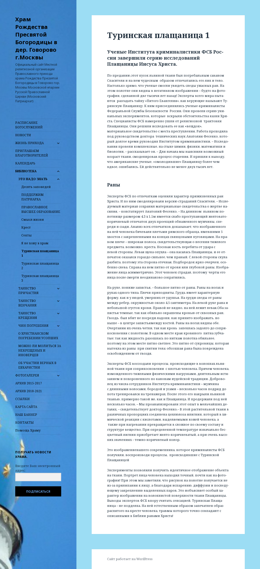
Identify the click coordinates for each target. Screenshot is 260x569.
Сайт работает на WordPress (130, 559)
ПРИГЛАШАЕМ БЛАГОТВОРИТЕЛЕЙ (31, 153)
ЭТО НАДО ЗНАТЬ (32, 179)
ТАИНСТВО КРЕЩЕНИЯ (27, 315)
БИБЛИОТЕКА (26, 171)
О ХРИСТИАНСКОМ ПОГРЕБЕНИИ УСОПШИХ (38, 335)
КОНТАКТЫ (24, 422)
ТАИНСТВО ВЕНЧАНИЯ (27, 303)
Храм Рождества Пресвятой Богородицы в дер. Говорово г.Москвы (36, 38)
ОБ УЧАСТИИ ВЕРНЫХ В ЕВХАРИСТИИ (37, 365)
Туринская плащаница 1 (40, 253)
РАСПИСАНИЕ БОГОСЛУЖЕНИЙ (29, 124)
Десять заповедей (36, 187)
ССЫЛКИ (22, 399)
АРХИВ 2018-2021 (28, 391)
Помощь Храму (28, 430)
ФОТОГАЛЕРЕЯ (27, 375)
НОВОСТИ (23, 135)
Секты (26, 235)
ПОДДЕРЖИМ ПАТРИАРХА (32, 197)
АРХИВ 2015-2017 (28, 383)
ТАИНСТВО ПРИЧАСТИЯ (28, 290)
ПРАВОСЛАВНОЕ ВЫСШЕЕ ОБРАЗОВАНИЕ (40, 209)
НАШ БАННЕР (26, 414)
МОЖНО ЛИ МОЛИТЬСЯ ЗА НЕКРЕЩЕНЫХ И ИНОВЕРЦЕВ (39, 350)
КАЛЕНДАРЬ (25, 163)
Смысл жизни (32, 219)
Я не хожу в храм (34, 243)
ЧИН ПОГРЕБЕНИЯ (33, 325)
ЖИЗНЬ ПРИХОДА (29, 143)
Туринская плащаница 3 (40, 278)
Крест (26, 227)
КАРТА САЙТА (26, 407)
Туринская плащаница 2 (40, 265)
